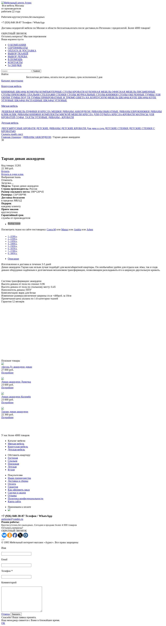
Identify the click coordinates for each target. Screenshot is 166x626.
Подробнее (7, 372)
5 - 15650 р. (12, 246)
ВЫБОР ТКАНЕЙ (18, 53)
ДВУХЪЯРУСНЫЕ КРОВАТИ (18, 128)
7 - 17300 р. (12, 251)
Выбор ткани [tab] (14, 223)
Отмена (5, 614)
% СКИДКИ (15, 65)
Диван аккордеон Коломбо (16, 396)
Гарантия (13, 486)
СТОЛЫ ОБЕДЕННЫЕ (131, 94)
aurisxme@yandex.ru (12, 519)
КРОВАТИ (78, 91)
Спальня (12, 460)
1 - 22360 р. (12, 236)
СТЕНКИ (61, 94)
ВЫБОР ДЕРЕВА (17, 56)
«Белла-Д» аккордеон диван (16, 366)
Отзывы (12, 495)
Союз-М (51, 229)
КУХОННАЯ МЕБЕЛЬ (98, 91)
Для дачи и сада (96, 128)
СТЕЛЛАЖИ (48, 94)
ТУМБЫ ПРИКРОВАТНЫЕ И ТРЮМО (53, 97)
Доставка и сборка (18, 481)
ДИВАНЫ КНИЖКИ (29, 114)
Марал (64, 229)
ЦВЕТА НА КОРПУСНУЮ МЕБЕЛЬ (97, 97)
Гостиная (13, 458)
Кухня (11, 469)
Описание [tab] (13, 258)
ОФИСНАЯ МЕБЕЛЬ (124, 91)
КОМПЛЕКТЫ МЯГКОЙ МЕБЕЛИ (62, 114)
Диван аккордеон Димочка (16, 381)
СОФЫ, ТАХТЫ (25, 117)
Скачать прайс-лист (12, 134)
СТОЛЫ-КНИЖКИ (107, 94)
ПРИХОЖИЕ (19, 94)
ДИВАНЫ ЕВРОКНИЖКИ (134, 111)
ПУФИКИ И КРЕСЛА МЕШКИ (44, 111)
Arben (90, 229)
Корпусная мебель (11, 86)
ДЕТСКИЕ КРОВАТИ (74, 128)
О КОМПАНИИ (17, 44)
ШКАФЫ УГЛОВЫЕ (55, 100)
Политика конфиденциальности (25, 498)
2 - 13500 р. (12, 239)
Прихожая (13, 463)
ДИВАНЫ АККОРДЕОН (76, 111)
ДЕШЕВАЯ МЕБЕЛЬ (13, 111)
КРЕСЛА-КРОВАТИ (124, 114)
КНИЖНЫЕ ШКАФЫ (14, 91)
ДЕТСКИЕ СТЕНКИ (117, 128)
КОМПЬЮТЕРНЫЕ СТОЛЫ (55, 91)
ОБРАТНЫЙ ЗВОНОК (14, 33)
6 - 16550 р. (12, 248)
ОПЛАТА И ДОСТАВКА (22, 50)
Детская (12, 466)
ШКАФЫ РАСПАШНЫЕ (28, 100)
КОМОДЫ (33, 91)
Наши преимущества (19, 478)
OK (3, 623)
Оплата (12, 484)
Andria (77, 229)
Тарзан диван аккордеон (14, 411)
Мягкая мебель (9, 106)
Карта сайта (14, 501)
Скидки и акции (17, 492)
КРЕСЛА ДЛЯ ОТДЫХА (97, 114)
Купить (5, 171)
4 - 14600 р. (12, 244)
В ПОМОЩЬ (15, 59)
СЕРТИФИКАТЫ (18, 47)
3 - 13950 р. (12, 241)
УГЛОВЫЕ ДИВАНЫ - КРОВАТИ (54, 117)
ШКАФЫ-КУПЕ (128, 97)
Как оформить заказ (19, 489)
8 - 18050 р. (12, 253)
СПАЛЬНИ (33, 94)
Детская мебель (9, 122)
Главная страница (11, 137)
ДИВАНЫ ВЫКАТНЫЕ (105, 111)
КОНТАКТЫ (15, 62)
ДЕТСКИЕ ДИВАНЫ (48, 128)
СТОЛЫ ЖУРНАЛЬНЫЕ (81, 94)
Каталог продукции (12, 80)
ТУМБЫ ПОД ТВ (21, 97)
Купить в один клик (12, 174)
